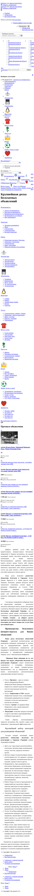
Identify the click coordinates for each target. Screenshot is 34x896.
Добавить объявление (9, 5)
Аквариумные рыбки (11, 302)
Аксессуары (8, 338)
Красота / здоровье (11, 318)
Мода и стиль (5, 330)
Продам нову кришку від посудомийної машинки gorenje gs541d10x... (16, 492)
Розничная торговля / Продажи (15, 240)
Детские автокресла (11, 265)
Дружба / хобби (9, 411)
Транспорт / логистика (12, 242)
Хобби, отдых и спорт (8, 388)
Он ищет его (9, 416)
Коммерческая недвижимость (14, 214)
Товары (7, 372)
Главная (7, 13)
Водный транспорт (11, 232)
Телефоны (8, 279)
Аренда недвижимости (12, 210)
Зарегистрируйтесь (16, 3)
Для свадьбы (9, 334)
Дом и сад (4, 349)
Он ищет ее (8, 412)
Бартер (7, 378)
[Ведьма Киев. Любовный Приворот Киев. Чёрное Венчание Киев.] (10, 443)
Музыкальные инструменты (14, 393)
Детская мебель (9, 266)
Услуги (3, 310)
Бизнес (3, 369)
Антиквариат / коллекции (13, 391)
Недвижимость (5, 207)
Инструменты (9, 357)
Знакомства (4, 408)
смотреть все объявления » (21, 79)
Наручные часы (10, 336)
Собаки (7, 298)
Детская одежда (10, 259)
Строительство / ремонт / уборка (15, 313)
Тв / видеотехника (10, 284)
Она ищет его (9, 414)
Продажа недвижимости (12, 212)
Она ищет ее (9, 417)
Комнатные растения (11, 359)
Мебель (7, 352)
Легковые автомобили (12, 225)
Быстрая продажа (10, 16)
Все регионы (16, 20)
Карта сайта (8, 862)
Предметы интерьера (11, 354)
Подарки (7, 339)
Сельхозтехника (10, 230)
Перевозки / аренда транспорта (15, 315)
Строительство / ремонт (12, 356)
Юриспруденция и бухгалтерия (15, 247)
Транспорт (4, 222)
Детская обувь (9, 261)
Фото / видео (9, 282)
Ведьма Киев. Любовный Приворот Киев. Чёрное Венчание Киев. (15, 448)
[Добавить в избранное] (1, 430)
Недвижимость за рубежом (13, 215)
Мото (6, 227)
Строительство (9, 243)
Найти (29, 70)
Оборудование (9, 377)
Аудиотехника (9, 286)
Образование (9, 320)
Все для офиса (9, 373)
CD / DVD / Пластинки (12, 398)
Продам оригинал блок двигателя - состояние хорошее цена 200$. (15, 470)
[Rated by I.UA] (12, 868)
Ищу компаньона (10, 217)
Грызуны (7, 305)
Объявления (8, 15)
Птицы (7, 304)
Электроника (5, 276)
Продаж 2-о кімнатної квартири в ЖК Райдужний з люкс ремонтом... (16, 514)
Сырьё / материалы (11, 375)
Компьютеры (9, 281)
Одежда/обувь (9, 333)
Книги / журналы (10, 396)
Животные (4, 295)
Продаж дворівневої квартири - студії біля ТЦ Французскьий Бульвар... (16, 536)
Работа (3, 237)
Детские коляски (10, 263)
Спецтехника (9, 229)
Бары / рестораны (10, 245)
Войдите (3, 3)
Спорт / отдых (9, 395)
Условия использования (12, 863)
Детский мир (5, 256)
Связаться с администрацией (14, 860)
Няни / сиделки (9, 317)
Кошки (7, 300)
